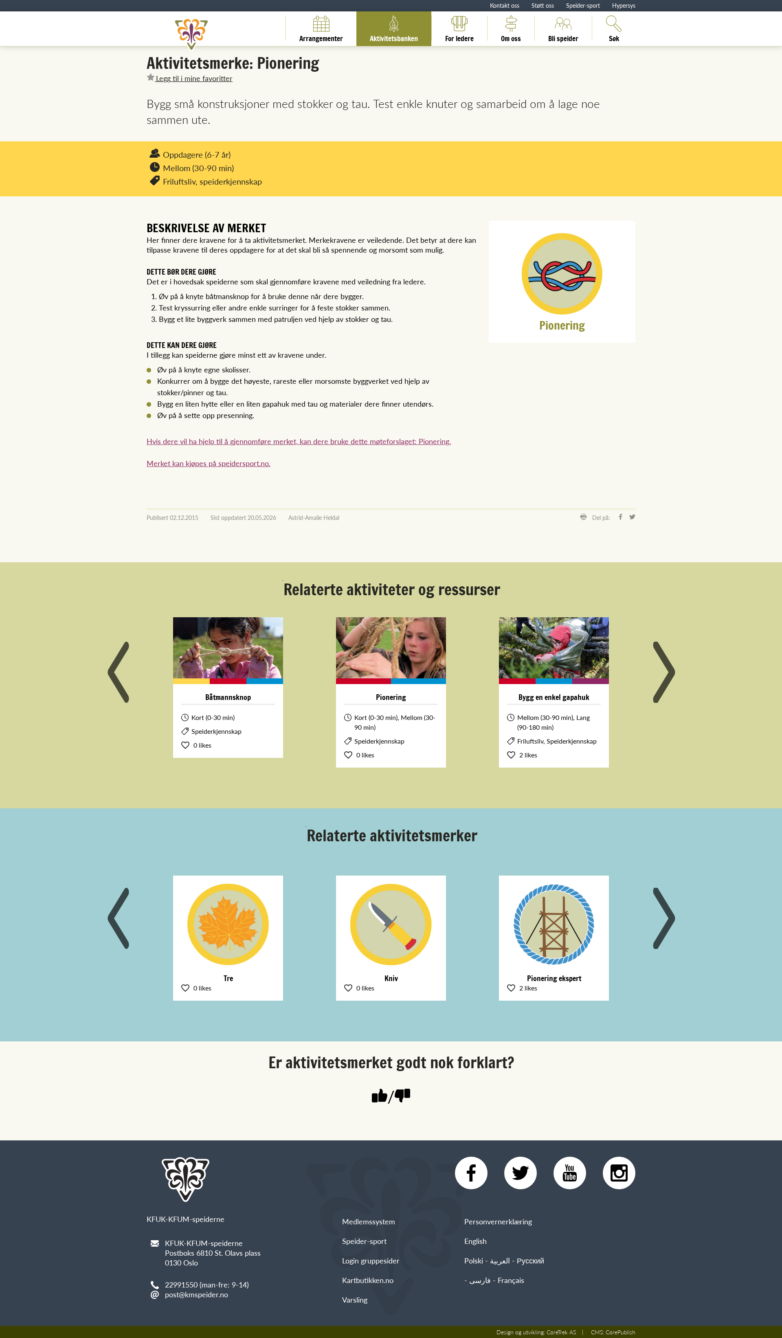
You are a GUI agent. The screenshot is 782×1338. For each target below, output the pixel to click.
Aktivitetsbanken (394, 37)
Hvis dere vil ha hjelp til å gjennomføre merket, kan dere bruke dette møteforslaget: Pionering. (299, 441)
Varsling (354, 1299)
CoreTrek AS (561, 1332)
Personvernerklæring (498, 1221)
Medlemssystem (368, 1221)
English (475, 1241)
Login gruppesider (371, 1260)
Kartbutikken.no (367, 1280)
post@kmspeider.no (196, 1294)
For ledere (459, 37)
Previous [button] (118, 672)
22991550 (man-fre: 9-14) (207, 1284)
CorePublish (620, 1332)
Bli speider (563, 37)
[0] (402, 1096)
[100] (379, 1096)
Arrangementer (321, 37)
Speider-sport (583, 5)
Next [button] (663, 672)
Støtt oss (543, 5)
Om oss (511, 37)
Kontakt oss (504, 5)
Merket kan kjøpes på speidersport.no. (208, 463)
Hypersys (623, 5)
